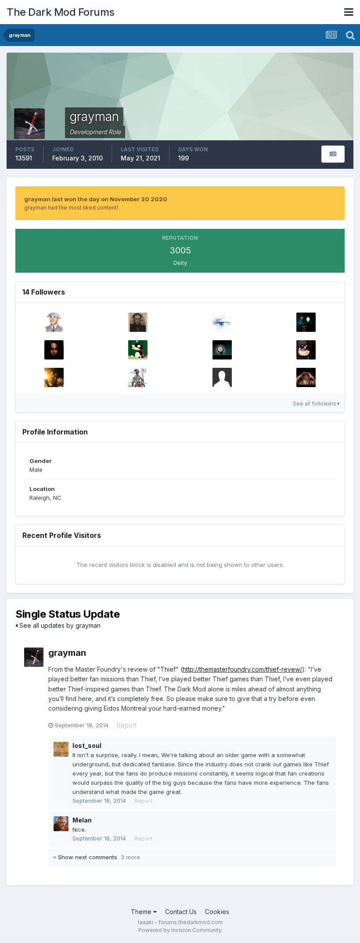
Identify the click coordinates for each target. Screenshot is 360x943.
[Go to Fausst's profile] (222, 349)
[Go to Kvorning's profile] (138, 349)
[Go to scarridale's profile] (222, 377)
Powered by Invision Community (180, 930)
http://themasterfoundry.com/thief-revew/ (242, 669)
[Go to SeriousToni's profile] (54, 349)
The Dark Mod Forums (61, 12)
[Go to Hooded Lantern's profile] (306, 377)
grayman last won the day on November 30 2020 (95, 199)
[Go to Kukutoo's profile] (138, 377)
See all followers (315, 403)
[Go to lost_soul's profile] (61, 749)
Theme (142, 911)
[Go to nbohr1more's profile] (54, 377)
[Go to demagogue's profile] (138, 322)
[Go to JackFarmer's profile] (306, 349)
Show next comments (98, 857)
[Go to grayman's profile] (33, 657)
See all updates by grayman (59, 625)
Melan (82, 820)
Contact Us (181, 911)
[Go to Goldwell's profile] (306, 322)
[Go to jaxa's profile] (54, 322)
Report (127, 725)
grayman (67, 653)
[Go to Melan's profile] (61, 823)
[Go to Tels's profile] (222, 322)
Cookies (217, 911)
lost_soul (86, 745)
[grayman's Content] (333, 154)
